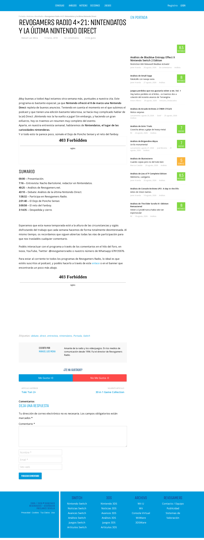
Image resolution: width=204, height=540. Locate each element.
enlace (96, 263)
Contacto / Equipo (173, 503)
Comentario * (27, 423)
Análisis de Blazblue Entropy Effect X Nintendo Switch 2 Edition (152, 59)
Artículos (162, 100)
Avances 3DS (108, 513)
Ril (131, 133)
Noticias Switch (77, 508)
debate (34, 335)
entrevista (52, 335)
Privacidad (25, 513)
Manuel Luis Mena (29, 38)
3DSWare (140, 522)
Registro (173, 5)
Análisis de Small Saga (141, 75)
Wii (141, 508)
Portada (22, 16)
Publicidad (173, 508)
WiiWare (141, 517)
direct (43, 335)
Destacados (172, 100)
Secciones (95, 5)
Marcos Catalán (136, 165)
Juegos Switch (77, 522)
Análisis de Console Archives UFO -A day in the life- (154, 188)
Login (182, 5)
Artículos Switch (77, 527)
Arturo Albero (135, 100)
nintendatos (65, 335)
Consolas (59, 5)
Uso (53, 513)
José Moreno (162, 148)
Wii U (141, 503)
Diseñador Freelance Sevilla (45, 507)
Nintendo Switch (77, 503)
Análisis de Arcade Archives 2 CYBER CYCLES (151, 108)
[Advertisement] (73, 310)
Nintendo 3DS (109, 503)
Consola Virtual (141, 513)
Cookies (35, 513)
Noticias (83, 5)
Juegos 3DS (108, 522)
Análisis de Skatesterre (141, 158)
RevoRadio (39, 16)
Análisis (72, 5)
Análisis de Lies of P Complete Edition (148, 173)
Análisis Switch (77, 517)
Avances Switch (77, 513)
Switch (86, 335)
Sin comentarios (71, 38)
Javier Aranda (135, 67)
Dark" (159, 115)
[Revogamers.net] (31, 7)
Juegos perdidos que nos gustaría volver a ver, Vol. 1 (155, 90)
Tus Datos (45, 513)
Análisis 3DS (109, 517)
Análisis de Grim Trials (141, 126)
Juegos (107, 5)
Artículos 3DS (109, 527)
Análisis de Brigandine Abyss (144, 141)
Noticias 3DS (108, 508)
